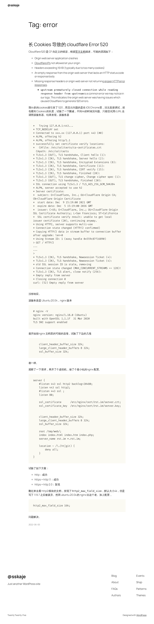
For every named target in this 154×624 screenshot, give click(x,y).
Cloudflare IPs (43, 63)
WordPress (141, 615)
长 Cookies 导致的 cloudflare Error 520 (68, 44)
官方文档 (80, 51)
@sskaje (13, 5)
